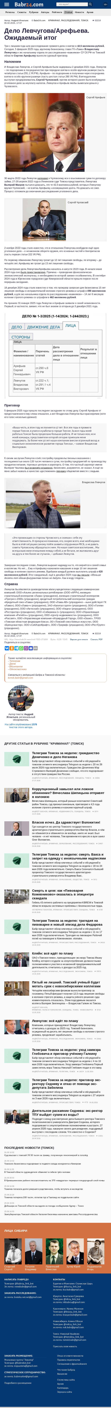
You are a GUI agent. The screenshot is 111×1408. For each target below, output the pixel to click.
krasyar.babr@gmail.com (75, 1315)
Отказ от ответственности (70, 1356)
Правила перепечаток (68, 1360)
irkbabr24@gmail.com (74, 1302)
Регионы (10, 12)
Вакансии (62, 1374)
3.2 (22, 1402)
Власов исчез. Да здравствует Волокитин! (66, 822)
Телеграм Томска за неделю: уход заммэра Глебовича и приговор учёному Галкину (66, 1051)
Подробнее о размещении (17, 1383)
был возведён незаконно (38, 468)
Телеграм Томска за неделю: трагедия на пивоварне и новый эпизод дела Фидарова (67, 922)
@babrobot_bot (22, 1363)
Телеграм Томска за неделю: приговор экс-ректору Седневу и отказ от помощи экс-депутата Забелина (66, 1084)
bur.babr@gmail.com (73, 1290)
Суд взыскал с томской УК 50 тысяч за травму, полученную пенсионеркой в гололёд (46, 1155)
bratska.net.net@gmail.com (27, 1297)
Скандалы (79, 778)
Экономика (80, 971)
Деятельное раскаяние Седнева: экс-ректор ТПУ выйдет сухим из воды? (67, 1112)
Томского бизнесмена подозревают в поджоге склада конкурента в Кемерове (42, 1164)
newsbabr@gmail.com (26, 1286)
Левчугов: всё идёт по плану (55, 1021)
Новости (79, 12)
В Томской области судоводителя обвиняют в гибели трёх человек (37, 1172)
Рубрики (33, 12)
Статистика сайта (66, 1380)
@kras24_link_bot (73, 1312)
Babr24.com (39, 20)
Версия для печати (79, 639)
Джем (12, 664)
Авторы (45, 12)
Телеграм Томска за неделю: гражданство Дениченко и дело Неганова (65, 755)
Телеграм (14, 661)
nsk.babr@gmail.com (73, 1327)
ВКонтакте (16, 666)
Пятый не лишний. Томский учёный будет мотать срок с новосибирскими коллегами (66, 984)
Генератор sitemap (70, 1402)
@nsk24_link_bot (72, 1324)
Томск (84, 20)
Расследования (70, 20)
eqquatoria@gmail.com (25, 1366)
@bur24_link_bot (72, 1286)
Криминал (54, 20)
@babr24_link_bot (24, 1283)
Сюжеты (21, 12)
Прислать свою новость (65, 1346)
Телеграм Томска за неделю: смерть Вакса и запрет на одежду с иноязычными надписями (69, 856)
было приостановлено (33, 272)
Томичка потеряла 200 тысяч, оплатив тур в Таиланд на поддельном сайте (41, 1197)
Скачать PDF (97, 639)
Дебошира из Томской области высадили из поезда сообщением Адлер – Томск (44, 1206)
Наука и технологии (51, 1010)
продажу (61, 471)
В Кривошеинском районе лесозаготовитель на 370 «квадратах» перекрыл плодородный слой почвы (54, 1180)
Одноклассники (18, 669)
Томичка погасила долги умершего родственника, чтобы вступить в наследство (43, 1189)
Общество (77, 879)
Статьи (68, 12)
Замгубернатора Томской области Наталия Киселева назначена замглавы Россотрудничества (51, 1214)
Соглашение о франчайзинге (72, 1364)
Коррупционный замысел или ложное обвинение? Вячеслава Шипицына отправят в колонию (68, 793)
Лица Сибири (15, 1230)
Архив (90, 12)
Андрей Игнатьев (19, 20)
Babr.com (29, 5)
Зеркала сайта (64, 1392)
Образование (65, 843)
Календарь (63, 1388)
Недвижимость (66, 811)
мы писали (83, 575)
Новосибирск (86, 1010)
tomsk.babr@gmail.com (20, 678)
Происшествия (70, 910)
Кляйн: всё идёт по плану (52, 953)
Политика (63, 1071)
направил (42, 178)
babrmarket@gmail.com (26, 1376)
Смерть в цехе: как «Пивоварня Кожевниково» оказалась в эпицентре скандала (63, 894)
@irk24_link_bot (72, 1299)
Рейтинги (57, 12)
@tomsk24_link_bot (73, 1337)
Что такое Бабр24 (66, 1370)
